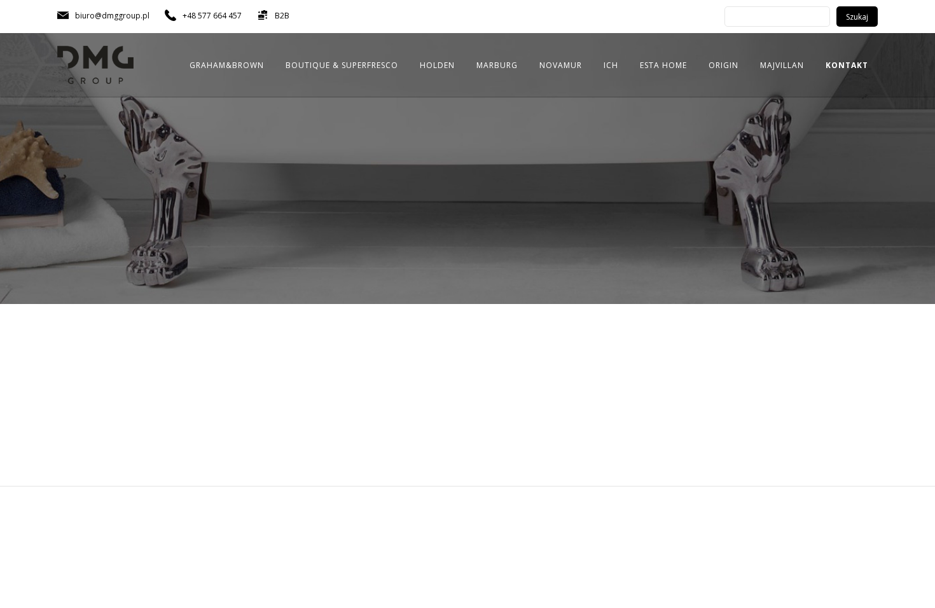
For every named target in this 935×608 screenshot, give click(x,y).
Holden (437, 65)
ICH (611, 65)
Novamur (560, 65)
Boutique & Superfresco (342, 65)
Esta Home (663, 65)
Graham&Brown (227, 65)
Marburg (497, 65)
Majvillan (782, 65)
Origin (723, 65)
